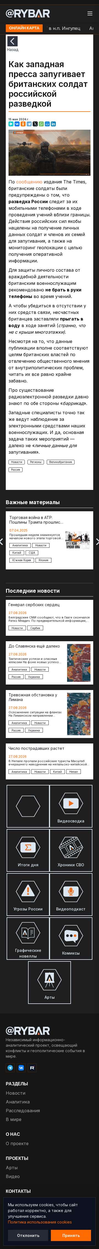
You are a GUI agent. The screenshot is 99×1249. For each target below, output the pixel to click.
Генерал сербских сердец (34, 605)
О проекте (17, 1143)
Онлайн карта (24, 28)
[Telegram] (29, 123)
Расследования (23, 1110)
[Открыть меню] (90, 13)
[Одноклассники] (23, 123)
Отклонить (28, 1235)
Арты (12, 1167)
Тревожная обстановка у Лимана (33, 697)
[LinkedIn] (53, 123)
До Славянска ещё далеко (34, 646)
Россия (15, 469)
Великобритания (60, 462)
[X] (35, 123)
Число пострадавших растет (36, 748)
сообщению (29, 181)
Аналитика (18, 1102)
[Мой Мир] (47, 123)
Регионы (36, 462)
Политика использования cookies (40, 1222)
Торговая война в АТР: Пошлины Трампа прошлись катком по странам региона (36, 520)
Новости (16, 462)
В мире (13, 1119)
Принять (71, 1235)
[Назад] (12, 41)
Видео (13, 1176)
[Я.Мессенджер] (11, 123)
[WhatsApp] (41, 123)
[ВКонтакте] (17, 123)
